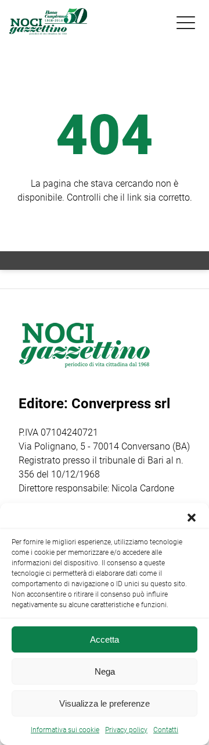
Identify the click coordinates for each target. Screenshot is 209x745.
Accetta (104, 639)
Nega (105, 671)
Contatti (165, 730)
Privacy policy (126, 730)
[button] (191, 517)
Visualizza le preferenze (104, 703)
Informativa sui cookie (65, 730)
